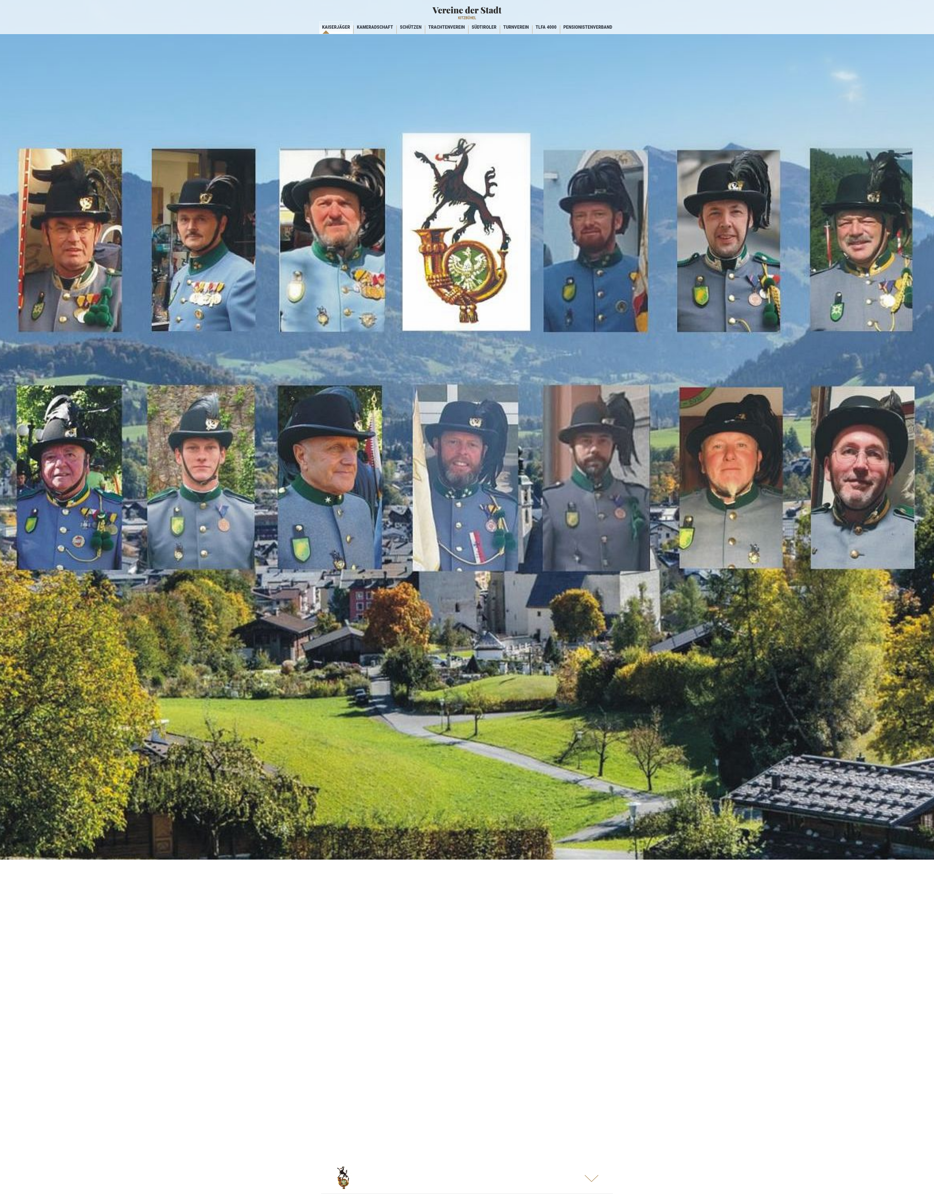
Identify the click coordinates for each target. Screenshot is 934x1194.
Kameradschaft (375, 27)
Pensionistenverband (587, 27)
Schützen (411, 27)
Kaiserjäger (336, 27)
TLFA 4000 (546, 27)
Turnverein (516, 27)
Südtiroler (484, 27)
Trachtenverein (446, 27)
